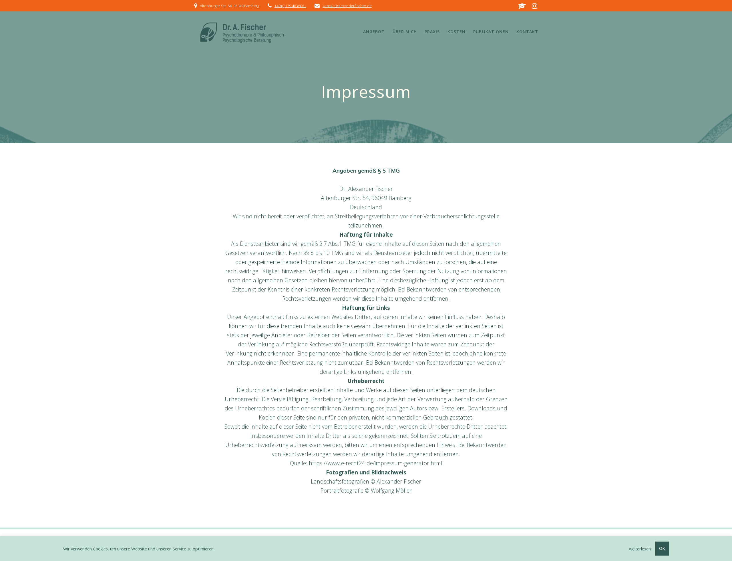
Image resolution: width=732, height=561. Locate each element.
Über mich (405, 31)
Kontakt (527, 31)
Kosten (456, 31)
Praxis (432, 31)
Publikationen (491, 31)
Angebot (374, 31)
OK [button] (662, 548)
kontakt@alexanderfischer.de (347, 5)
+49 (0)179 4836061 (290, 5)
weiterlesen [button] (640, 548)
